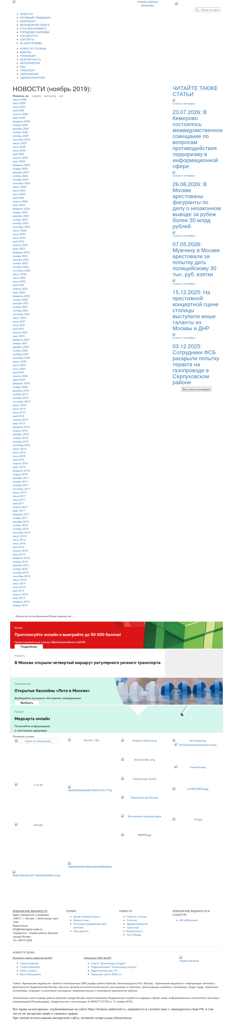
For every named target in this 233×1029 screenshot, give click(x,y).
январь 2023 (20, 256)
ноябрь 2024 (20, 176)
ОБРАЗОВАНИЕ (29, 74)
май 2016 (18, 547)
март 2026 (19, 117)
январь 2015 (20, 605)
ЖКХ (22, 66)
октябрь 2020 (21, 354)
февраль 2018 (21, 470)
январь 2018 (20, 474)
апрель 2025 (20, 157)
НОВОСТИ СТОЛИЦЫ (33, 48)
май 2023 (18, 241)
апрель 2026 (20, 114)
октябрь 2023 (21, 223)
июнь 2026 (19, 106)
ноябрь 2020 (20, 350)
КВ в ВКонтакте (189, 920)
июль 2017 (19, 496)
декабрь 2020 (21, 347)
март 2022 (19, 292)
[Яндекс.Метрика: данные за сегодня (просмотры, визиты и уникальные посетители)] (189, 959)
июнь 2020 (19, 368)
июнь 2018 (19, 456)
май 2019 (18, 416)
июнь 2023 (19, 237)
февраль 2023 (21, 252)
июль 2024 (19, 190)
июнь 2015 (19, 587)
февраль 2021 (21, 339)
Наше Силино (28, 970)
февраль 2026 (21, 121)
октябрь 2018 (21, 441)
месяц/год (50, 96)
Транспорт (133, 927)
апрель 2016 (20, 550)
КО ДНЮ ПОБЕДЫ (31, 43)
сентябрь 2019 (21, 401)
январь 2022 (20, 299)
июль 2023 (19, 234)
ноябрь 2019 (20, 394)
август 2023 (20, 230)
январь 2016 (20, 561)
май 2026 (18, 110)
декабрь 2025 (21, 128)
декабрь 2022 (21, 259)
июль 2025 (19, 146)
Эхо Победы (134, 934)
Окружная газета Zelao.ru (106, 974)
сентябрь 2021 (21, 314)
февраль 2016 (21, 558)
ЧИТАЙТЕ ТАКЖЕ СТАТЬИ (195, 91)
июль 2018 (19, 452)
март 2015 (19, 598)
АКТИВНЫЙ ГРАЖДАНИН (35, 17)
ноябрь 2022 (20, 263)
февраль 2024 (21, 208)
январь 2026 (20, 125)
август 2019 (20, 405)
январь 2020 (20, 387)
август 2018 (20, 448)
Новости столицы (137, 916)
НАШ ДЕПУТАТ (29, 35)
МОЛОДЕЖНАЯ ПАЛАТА (34, 25)
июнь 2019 (19, 412)
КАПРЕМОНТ (28, 21)
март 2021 (19, 336)
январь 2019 (20, 430)
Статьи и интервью (184, 103)
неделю (36, 96)
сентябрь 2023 (21, 227)
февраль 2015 (21, 601)
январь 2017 (20, 518)
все (61, 96)
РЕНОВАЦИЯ (28, 55)
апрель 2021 (20, 332)
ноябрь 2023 (20, 219)
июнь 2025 (19, 150)
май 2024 (18, 197)
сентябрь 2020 (21, 357)
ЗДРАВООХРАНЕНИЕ (32, 77)
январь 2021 (20, 343)
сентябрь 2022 (21, 270)
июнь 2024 (19, 194)
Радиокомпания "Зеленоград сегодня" (114, 967)
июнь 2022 (19, 281)
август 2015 (20, 579)
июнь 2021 (19, 325)
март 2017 (19, 510)
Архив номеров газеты (86, 916)
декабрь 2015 (21, 565)
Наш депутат (81, 931)
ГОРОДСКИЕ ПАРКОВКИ (35, 32)
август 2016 (20, 536)
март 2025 (19, 161)
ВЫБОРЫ (25, 52)
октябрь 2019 (21, 398)
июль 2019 (19, 408)
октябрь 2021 (21, 310)
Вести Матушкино (30, 974)
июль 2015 (19, 583)
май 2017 (18, 503)
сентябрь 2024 (21, 183)
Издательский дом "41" (104, 970)
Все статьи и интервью (196, 389)
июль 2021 (19, 321)
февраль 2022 (21, 296)
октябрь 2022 (21, 267)
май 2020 (18, 372)
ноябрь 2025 (20, 132)
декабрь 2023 (21, 216)
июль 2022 (19, 277)
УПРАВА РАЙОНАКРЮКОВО (147, 3)
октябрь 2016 (21, 529)
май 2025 (18, 154)
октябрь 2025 (21, 136)
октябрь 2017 (21, 485)
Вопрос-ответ (81, 920)
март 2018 (19, 467)
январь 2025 (20, 168)
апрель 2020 (20, 376)
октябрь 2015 (21, 572)
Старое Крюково (30, 967)
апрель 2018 (20, 463)
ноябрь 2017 (20, 481)
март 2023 (19, 248)
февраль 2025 (21, 165)
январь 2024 (20, 212)
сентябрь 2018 (21, 445)
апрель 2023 (20, 245)
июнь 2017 (19, 499)
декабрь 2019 (21, 390)
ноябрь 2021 (20, 307)
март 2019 (19, 423)
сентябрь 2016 (21, 532)
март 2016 (19, 554)
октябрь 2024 (21, 179)
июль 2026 (19, 103)
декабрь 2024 (21, 172)
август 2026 (20, 99)
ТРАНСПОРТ (27, 70)
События (132, 920)
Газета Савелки (29, 963)
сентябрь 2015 (21, 576)
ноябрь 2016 (20, 525)
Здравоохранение (137, 923)
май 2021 (18, 328)
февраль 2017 (21, 514)
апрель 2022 (20, 288)
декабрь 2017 (21, 478)
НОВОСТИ (26, 14)
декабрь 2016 (21, 521)
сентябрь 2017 (21, 488)
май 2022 (18, 285)
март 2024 (19, 205)
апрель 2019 (20, 419)
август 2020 (20, 361)
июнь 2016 (19, 543)
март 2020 (19, 379)
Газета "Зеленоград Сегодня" (108, 963)
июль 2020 (19, 365)
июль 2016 (19, 539)
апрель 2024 (20, 201)
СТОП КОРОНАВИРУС (33, 28)
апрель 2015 (20, 594)
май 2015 (18, 590)
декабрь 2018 (21, 434)
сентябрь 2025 (21, 139)
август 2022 (20, 274)
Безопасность (135, 931)
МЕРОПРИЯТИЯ (30, 63)
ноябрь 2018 (20, 438)
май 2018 (18, 459)
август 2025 (20, 143)
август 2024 (20, 186)
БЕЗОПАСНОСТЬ (30, 59)
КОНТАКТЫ (27, 39)
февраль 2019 (21, 427)
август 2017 (20, 492)
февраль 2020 (21, 383)
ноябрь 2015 (20, 569)
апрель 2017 (20, 507)
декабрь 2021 (21, 303)
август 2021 (20, 317)
